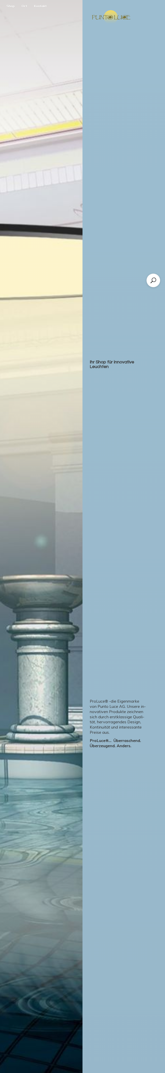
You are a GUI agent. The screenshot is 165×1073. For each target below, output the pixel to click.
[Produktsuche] (153, 280)
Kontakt (40, 6)
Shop (10, 6)
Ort (24, 6)
